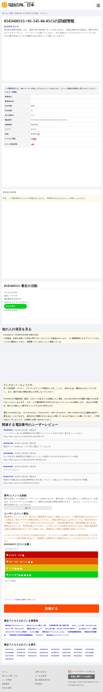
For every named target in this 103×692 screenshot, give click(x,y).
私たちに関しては (9, 676)
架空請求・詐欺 (15, 555)
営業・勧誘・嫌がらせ (18, 562)
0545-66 (18, 13)
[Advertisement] (51, 60)
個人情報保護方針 (42, 680)
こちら (61, 198)
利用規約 (39, 684)
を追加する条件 (20, 600)
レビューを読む (11, 92)
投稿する (51, 608)
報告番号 (6, 684)
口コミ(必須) (10, 581)
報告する (28, 508)
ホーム (5, 13)
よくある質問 (40, 676)
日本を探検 (7, 688)
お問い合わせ (40, 672)
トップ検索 (7, 680)
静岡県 (9, 27)
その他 (11, 568)
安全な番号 (13, 575)
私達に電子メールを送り (81, 677)
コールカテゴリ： (12, 549)
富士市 (16, 27)
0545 (11, 13)
